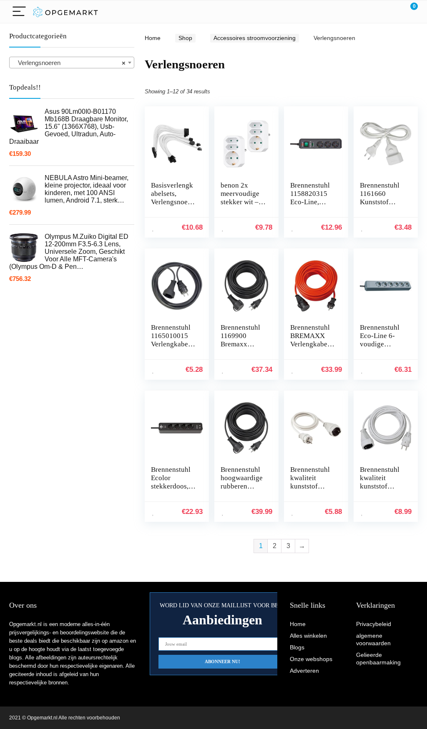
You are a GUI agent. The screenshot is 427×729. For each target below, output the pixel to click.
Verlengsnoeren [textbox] (69, 62)
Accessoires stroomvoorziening (255, 38)
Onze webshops (311, 659)
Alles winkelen (308, 635)
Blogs (297, 647)
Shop (185, 38)
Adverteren (304, 670)
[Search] (374, 12)
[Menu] (19, 12)
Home (153, 38)
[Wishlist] (392, 12)
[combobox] (71, 62)
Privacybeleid (373, 624)
